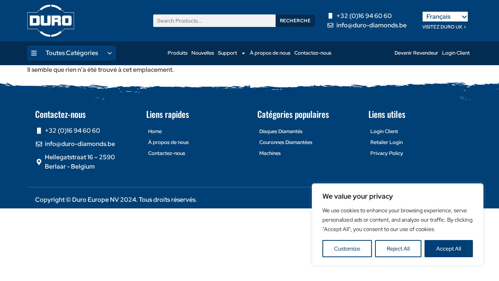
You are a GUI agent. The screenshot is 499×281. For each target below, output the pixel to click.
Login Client (456, 53)
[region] (397, 224)
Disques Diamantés (281, 131)
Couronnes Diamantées (285, 142)
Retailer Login (386, 142)
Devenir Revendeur (416, 53)
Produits (178, 53)
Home (155, 131)
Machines (270, 153)
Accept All (448, 248)
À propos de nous (270, 53)
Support (227, 53)
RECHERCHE (295, 21)
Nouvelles (202, 53)
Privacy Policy (386, 153)
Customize (347, 248)
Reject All (398, 248)
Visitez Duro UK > (444, 27)
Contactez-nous (312, 53)
